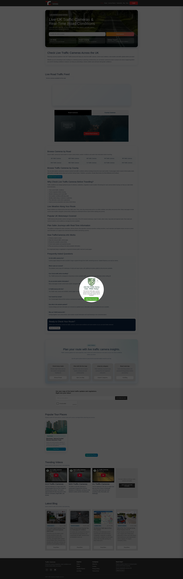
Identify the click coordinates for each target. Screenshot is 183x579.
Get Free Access (91, 299)
